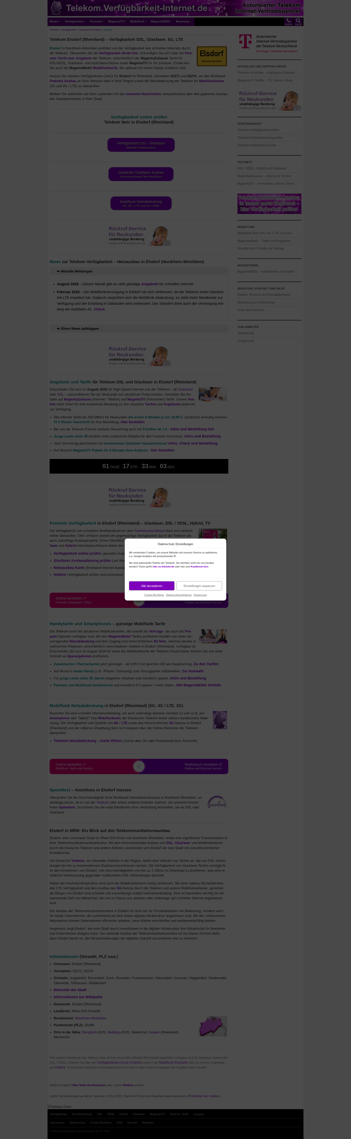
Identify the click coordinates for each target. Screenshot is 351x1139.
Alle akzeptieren (151, 585)
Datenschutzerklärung (179, 595)
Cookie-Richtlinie (154, 595)
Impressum (200, 595)
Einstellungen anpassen (199, 585)
